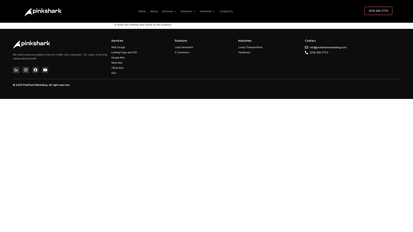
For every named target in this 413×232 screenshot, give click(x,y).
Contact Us (226, 11)
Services (167, 11)
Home (142, 11)
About (154, 11)
